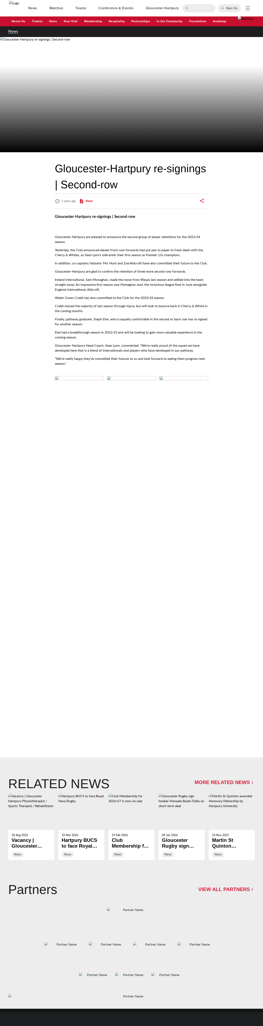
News (13, 32)
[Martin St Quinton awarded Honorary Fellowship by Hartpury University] (232, 827)
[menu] (247, 8)
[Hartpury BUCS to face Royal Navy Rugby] (81, 827)
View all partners (224, 889)
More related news (222, 782)
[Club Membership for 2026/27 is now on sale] (131, 827)
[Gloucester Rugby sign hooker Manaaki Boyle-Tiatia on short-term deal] (182, 827)
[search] (187, 8)
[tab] (32, 8)
